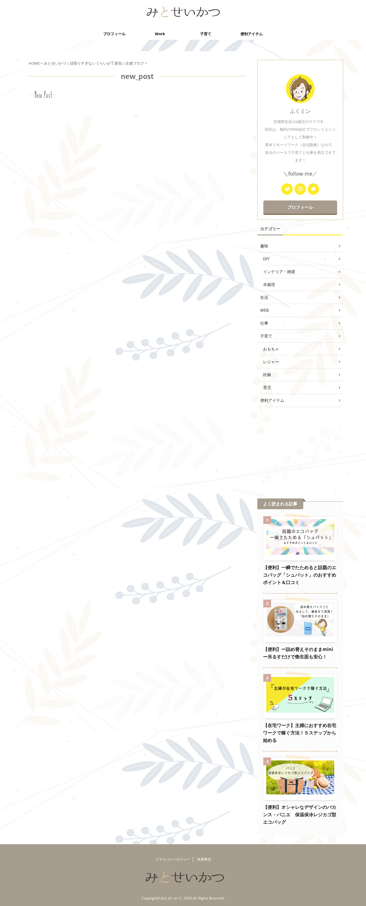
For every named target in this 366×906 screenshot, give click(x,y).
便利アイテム (251, 33)
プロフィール (114, 33)
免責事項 (204, 859)
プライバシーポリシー (173, 859)
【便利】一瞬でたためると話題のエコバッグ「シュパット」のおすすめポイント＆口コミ (299, 574)
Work (160, 33)
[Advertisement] (300, 445)
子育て (205, 33)
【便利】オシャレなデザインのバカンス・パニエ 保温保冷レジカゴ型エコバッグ (299, 814)
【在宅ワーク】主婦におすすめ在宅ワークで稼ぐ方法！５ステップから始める (299, 732)
